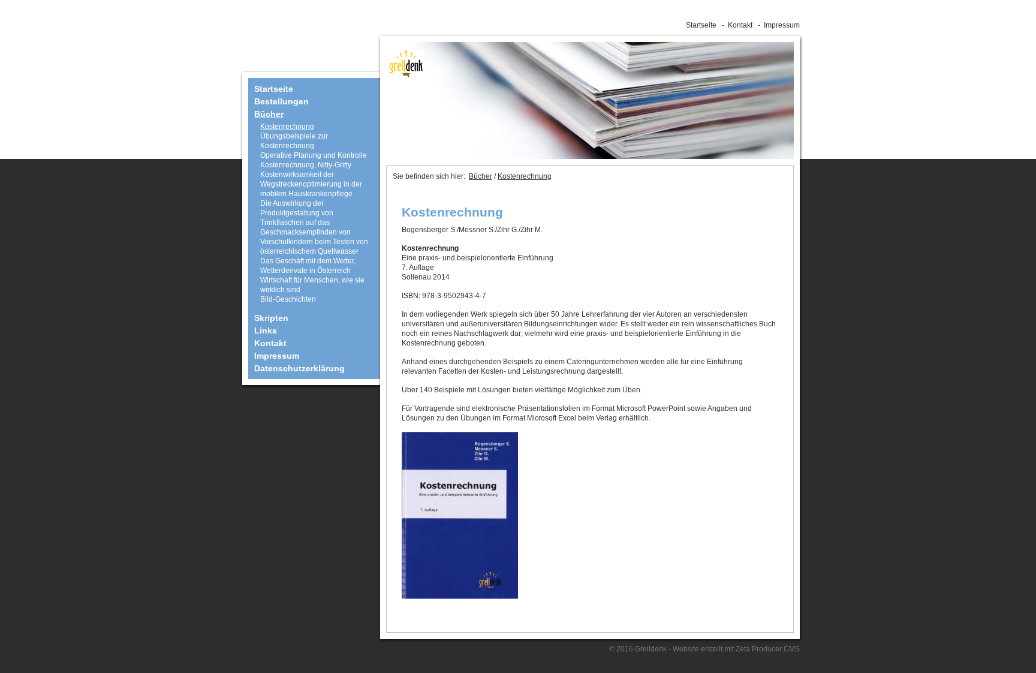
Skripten (271, 318)
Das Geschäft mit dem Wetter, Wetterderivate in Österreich (308, 266)
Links (265, 330)
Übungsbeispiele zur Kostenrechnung (294, 141)
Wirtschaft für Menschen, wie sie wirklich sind (312, 285)
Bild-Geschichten (288, 299)
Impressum (782, 25)
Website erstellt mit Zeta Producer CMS (736, 649)
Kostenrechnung (287, 126)
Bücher (269, 114)
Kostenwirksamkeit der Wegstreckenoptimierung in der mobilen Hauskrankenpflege (311, 184)
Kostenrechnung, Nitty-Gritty (305, 165)
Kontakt (740, 25)
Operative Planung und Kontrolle (313, 155)
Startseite (701, 25)
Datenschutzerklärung (299, 368)
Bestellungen (281, 101)
